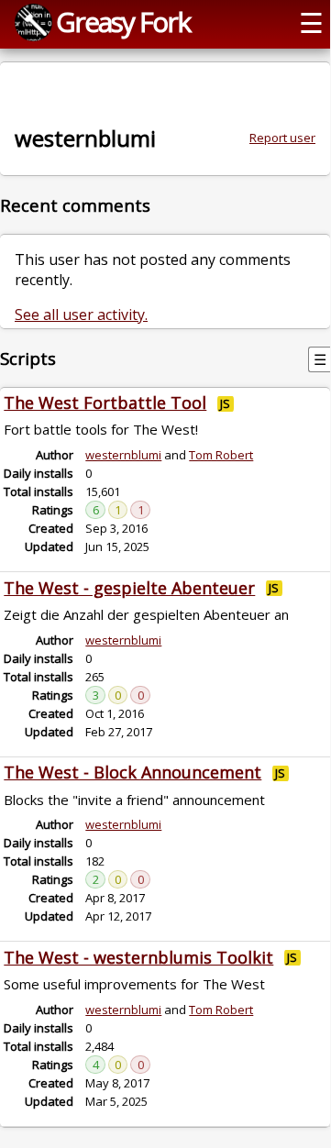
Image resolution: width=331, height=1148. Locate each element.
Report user (282, 137)
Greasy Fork (123, 21)
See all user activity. (81, 314)
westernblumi (123, 455)
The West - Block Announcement (132, 772)
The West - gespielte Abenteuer (129, 588)
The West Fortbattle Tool (105, 403)
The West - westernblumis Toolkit (138, 957)
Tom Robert (221, 455)
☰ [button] (311, 22)
